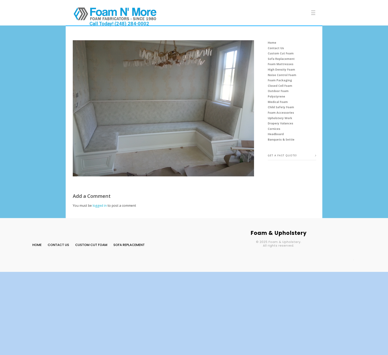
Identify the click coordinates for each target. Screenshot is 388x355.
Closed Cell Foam (280, 86)
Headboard (276, 134)
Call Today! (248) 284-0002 (119, 23)
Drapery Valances (280, 123)
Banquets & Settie (281, 139)
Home (272, 43)
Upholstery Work (280, 118)
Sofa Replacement (281, 59)
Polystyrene (276, 96)
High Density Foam (281, 69)
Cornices (274, 129)
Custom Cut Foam (281, 53)
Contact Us (276, 48)
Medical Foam (278, 102)
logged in (100, 205)
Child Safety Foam (281, 107)
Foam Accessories (281, 112)
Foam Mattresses (280, 64)
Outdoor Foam (278, 91)
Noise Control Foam (282, 75)
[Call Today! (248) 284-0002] (115, 13)
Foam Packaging (280, 80)
